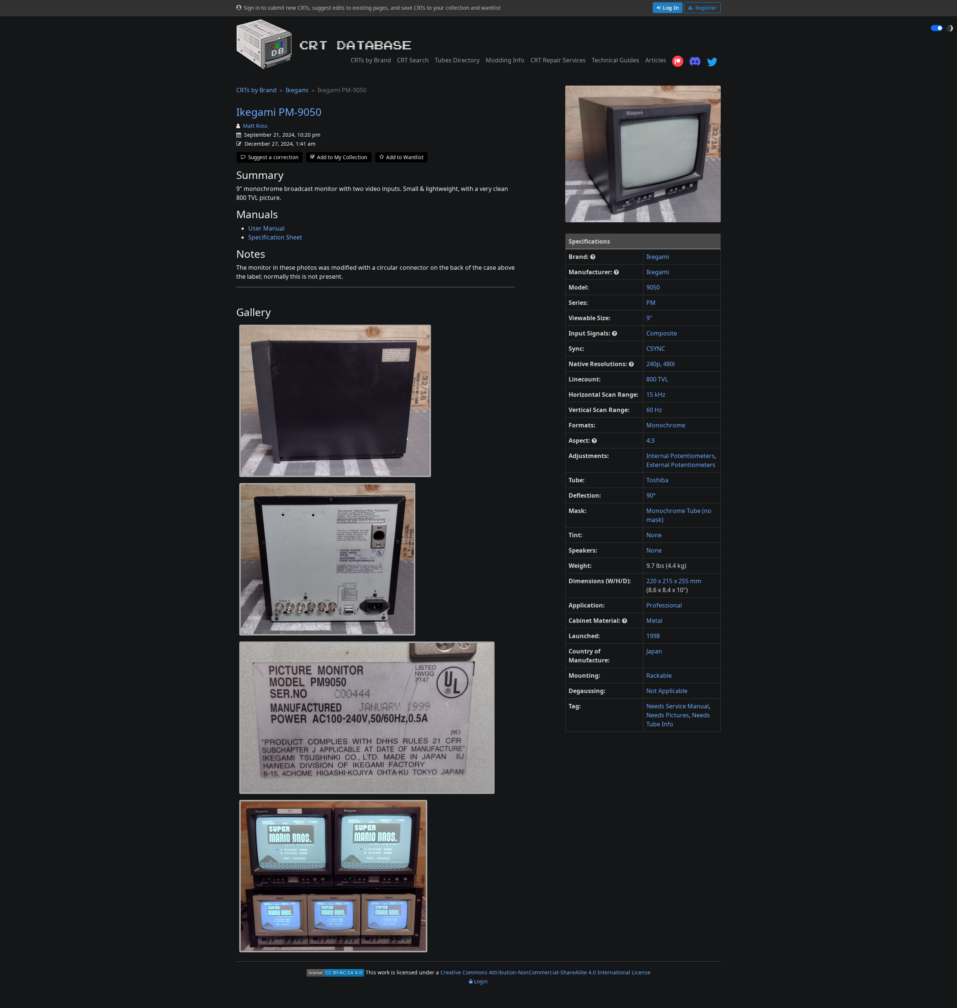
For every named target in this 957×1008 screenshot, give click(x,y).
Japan (654, 651)
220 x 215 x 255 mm (673, 581)
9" (649, 318)
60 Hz (654, 410)
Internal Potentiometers (680, 456)
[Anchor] (288, 175)
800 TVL (657, 379)
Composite (661, 333)
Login (480, 981)
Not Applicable (666, 691)
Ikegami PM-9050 (278, 112)
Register (706, 7)
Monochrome (665, 425)
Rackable (659, 675)
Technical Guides (615, 60)
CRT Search (413, 60)
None (654, 535)
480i (669, 364)
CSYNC (655, 348)
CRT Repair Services (558, 60)
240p (653, 364)
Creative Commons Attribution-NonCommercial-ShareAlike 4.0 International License (545, 972)
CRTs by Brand (371, 60)
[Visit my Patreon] (677, 61)
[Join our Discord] (695, 61)
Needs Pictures (667, 715)
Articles (655, 60)
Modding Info (505, 60)
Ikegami (297, 90)
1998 (653, 636)
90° (651, 495)
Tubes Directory (457, 60)
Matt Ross (255, 125)
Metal (654, 620)
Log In (671, 7)
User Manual (266, 228)
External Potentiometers (681, 465)
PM (651, 303)
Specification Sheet (275, 237)
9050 (653, 287)
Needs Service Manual (677, 706)
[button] (593, 257)
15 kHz (655, 394)
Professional (664, 605)
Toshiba (657, 480)
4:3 (650, 440)
